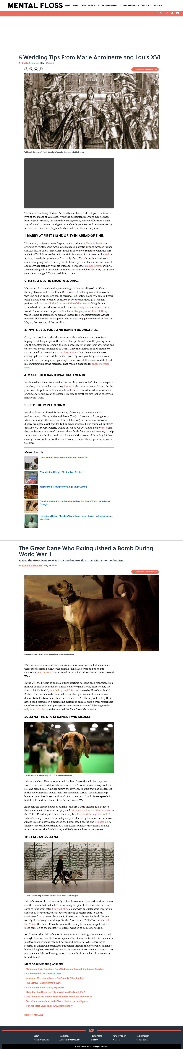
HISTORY (146, 5)
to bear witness (69, 352)
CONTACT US (64, 1036)
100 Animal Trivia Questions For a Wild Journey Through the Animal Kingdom (65, 968)
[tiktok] (172, 13)
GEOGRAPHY (130, 5)
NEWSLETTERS (96, 1036)
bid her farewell (93, 266)
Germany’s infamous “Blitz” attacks (90, 810)
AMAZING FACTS (90, 5)
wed (106, 254)
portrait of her (61, 909)
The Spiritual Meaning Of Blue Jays (43, 982)
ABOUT (36, 1036)
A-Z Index (116, 1040)
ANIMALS (38, 1014)
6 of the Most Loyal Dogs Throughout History (49, 1005)
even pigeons (44, 672)
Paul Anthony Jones (32, 565)
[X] (161, 13)
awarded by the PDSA (61, 690)
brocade (68, 386)
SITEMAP (94, 1040)
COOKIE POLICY (142, 1036)
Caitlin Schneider (30, 63)
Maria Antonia (94, 243)
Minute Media (86, 1046)
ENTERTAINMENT (110, 5)
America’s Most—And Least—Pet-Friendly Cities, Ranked (55, 978)
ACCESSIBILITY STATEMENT (69, 1040)
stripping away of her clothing (90, 311)
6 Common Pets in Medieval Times (43, 973)
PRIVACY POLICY (119, 1036)
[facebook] (156, 13)
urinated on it (102, 822)
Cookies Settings (142, 1040)
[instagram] (167, 13)
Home (27, 1014)
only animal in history (36, 709)
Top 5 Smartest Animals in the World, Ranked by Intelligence (57, 1001)
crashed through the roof (93, 814)
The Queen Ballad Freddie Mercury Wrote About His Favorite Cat (59, 996)
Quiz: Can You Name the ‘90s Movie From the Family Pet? (55, 992)
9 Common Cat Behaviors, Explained (45, 987)
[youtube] (177, 13)
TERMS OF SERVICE (41, 1040)
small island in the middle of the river (65, 303)
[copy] (41, 69)
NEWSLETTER (72, 5)
